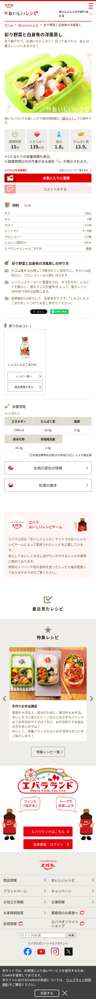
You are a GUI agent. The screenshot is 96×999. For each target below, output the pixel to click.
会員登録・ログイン (48, 844)
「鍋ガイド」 (68, 118)
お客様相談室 (13, 912)
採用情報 (10, 923)
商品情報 (10, 880)
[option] (48, 694)
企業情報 (58, 901)
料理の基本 (48, 485)
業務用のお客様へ (64, 912)
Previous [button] (4, 698)
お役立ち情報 (13, 901)
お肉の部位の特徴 (48, 468)
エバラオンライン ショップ (64, 923)
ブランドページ (15, 891)
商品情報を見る (24, 387)
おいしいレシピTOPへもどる (74, 14)
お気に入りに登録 (56, 178)
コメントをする (55, 189)
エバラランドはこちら (48, 831)
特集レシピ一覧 (48, 751)
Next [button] (91, 698)
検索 (71, 935)
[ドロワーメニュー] (91, 6)
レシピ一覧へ (24, 376)
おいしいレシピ (63, 880)
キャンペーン (61, 891)
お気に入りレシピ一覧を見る (73, 170)
